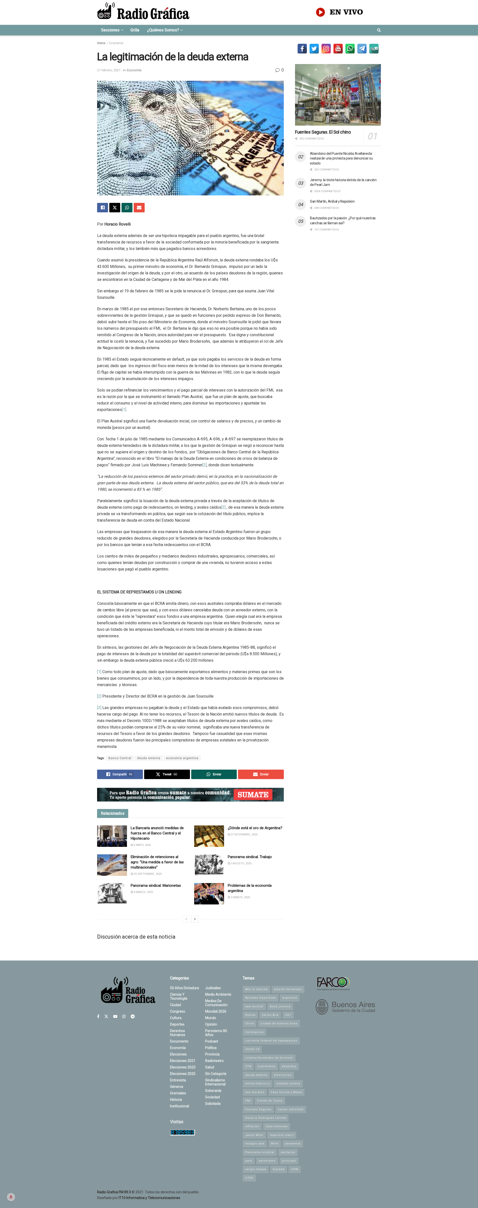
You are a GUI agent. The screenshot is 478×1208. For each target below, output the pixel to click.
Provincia (212, 1054)
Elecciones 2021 (182, 1061)
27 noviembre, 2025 (243, 834)
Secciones (110, 30)
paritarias (288, 1152)
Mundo (210, 1018)
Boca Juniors (280, 1006)
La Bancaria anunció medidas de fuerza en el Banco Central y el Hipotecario (157, 833)
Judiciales (213, 988)
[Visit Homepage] (143, 12)
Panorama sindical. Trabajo (250, 857)
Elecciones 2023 (182, 1067)
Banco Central (120, 758)
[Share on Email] (139, 207)
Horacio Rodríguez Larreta (265, 1118)
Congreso (177, 1011)
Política (211, 1048)
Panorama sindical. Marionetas (156, 885)
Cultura (175, 1018)
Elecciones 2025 (182, 1074)
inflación (252, 1126)
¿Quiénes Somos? (163, 30)
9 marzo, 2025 (143, 892)
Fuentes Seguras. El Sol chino (323, 132)
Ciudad (175, 1005)
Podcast (211, 1041)
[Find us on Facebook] (98, 1016)
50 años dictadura (184, 988)
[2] (204, 465)
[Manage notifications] (11, 1197)
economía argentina (182, 758)
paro (248, 1160)
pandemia (292, 1143)
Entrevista (178, 1080)
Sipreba (279, 1169)
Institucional (179, 1106)
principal (289, 1160)
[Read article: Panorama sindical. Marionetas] (112, 893)
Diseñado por (138, 1198)
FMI (248, 1100)
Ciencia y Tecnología (178, 996)
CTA (248, 1066)
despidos (289, 1066)
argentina (289, 997)
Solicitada (213, 1104)
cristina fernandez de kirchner (269, 1057)
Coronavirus (254, 1032)
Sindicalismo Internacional (215, 1082)
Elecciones (178, 1054)
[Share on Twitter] (114, 207)
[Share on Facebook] (102, 207)
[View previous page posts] (186, 919)
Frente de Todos (270, 1100)
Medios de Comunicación (216, 1003)
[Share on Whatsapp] (126, 207)
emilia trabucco (257, 1083)
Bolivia (250, 1015)
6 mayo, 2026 (142, 845)
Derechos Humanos (177, 1033)
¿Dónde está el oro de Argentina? (255, 828)
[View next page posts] (195, 919)
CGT (288, 1015)
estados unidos (288, 1083)
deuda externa (148, 758)
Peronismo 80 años (216, 1033)
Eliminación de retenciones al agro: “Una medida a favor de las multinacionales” (157, 862)
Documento (179, 1041)
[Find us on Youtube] (115, 1016)
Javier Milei (254, 1135)
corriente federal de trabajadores (271, 1040)
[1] (124, 409)
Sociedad (212, 1097)
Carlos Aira (270, 1015)
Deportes (177, 1024)
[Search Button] (379, 30)
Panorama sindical (259, 1152)
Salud (209, 1067)
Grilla (134, 30)
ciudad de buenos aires (279, 1023)
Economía (116, 43)
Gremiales (178, 1093)
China (249, 1023)
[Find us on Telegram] (133, 1016)
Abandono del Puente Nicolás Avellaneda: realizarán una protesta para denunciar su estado (341, 158)
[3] (223, 507)
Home (101, 43)
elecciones (283, 1075)
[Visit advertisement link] (190, 795)
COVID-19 (252, 1049)
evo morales (254, 1092)
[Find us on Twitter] (106, 1016)
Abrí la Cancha (256, 989)
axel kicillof (254, 1006)
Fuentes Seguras (258, 1109)
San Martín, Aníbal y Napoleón (332, 201)
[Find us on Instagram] (124, 1016)
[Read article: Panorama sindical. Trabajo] (209, 865)
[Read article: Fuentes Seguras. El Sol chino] (338, 95)
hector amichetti (291, 1109)
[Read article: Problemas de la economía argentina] (209, 893)
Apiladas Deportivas (260, 997)
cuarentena (266, 1066)
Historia (176, 1100)
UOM (294, 1169)
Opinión (211, 1024)
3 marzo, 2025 (240, 897)
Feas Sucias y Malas (286, 1092)
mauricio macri (282, 1135)
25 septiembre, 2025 (147, 874)
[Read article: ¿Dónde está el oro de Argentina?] (209, 836)
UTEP (249, 1178)
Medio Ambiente (218, 994)
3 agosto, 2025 (240, 863)
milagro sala (254, 1143)
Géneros (176, 1087)
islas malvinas (277, 1126)
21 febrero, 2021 (108, 70)
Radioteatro (214, 1061)
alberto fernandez (288, 989)
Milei (275, 1143)
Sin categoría (215, 1074)
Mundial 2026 (215, 1011)
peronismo (267, 1160)
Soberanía (213, 1091)
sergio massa (255, 1169)
